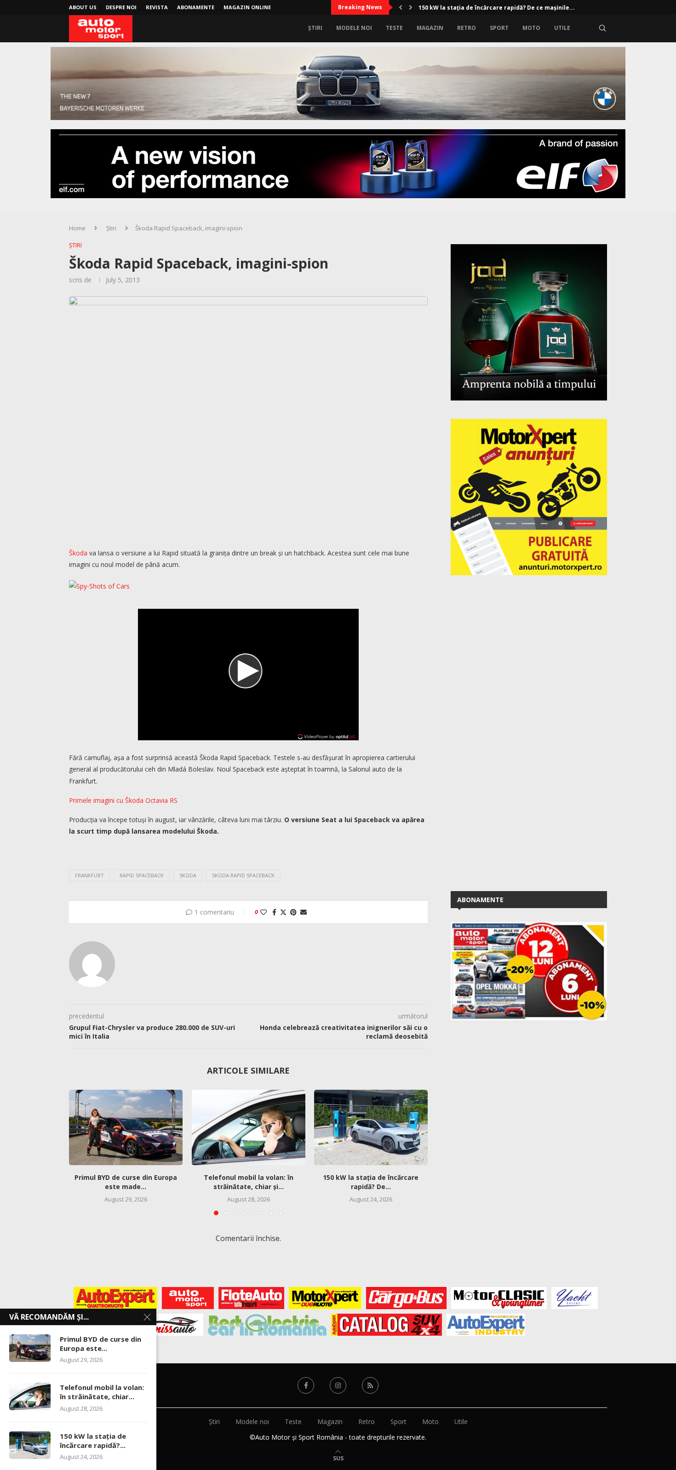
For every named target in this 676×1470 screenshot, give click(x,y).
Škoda (78, 553)
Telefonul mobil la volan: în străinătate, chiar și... (248, 1182)
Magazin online (247, 7)
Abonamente (195, 7)
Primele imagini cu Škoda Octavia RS (123, 800)
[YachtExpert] (574, 1298)
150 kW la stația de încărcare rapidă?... (93, 1440)
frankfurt (89, 875)
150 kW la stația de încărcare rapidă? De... (371, 1182)
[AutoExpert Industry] (486, 1325)
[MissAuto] (175, 1325)
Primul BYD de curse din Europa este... (100, 1343)
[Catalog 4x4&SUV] (386, 1325)
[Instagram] (338, 1385)
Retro (466, 28)
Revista (157, 7)
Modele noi (354, 28)
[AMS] (188, 1298)
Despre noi (121, 7)
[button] (400, 7)
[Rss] (370, 1385)
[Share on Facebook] (274, 912)
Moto (531, 28)
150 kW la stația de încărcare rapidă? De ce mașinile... (496, 7)
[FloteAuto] (251, 1298)
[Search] (602, 28)
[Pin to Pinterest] (293, 912)
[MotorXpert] (325, 1298)
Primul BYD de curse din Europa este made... (125, 1182)
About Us (83, 7)
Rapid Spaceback (142, 875)
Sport (499, 28)
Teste (394, 28)
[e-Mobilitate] (267, 1325)
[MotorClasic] (499, 1298)
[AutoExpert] (115, 1298)
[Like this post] (263, 912)
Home (77, 228)
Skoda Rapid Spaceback (243, 875)
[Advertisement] (520, 731)
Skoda (187, 875)
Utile (562, 28)
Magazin (430, 28)
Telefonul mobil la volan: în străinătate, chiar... (102, 1392)
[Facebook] (306, 1385)
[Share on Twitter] (283, 912)
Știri (315, 28)
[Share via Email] (303, 912)
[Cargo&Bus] (406, 1298)
